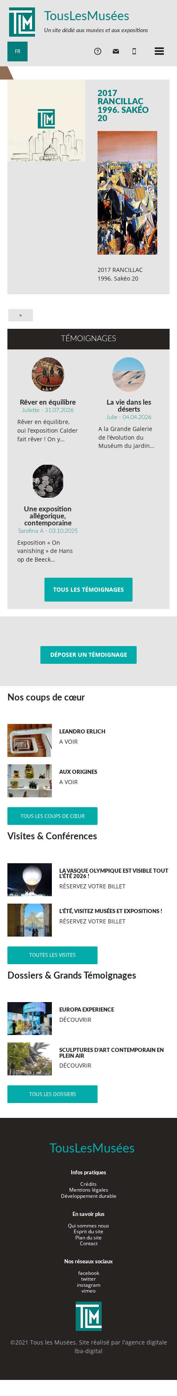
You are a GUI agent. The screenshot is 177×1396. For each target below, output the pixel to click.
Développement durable (88, 1195)
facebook (88, 1273)
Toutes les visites (52, 954)
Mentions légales (88, 1189)
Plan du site (88, 1237)
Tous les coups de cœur (52, 816)
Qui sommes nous (88, 1225)
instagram (88, 1284)
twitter (88, 1278)
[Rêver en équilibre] (48, 374)
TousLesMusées (86, 16)
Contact (89, 1243)
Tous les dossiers (52, 1094)
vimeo (88, 1290)
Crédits (88, 1184)
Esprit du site (88, 1231)
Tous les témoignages (88, 589)
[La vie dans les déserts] (129, 374)
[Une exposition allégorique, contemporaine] (48, 481)
